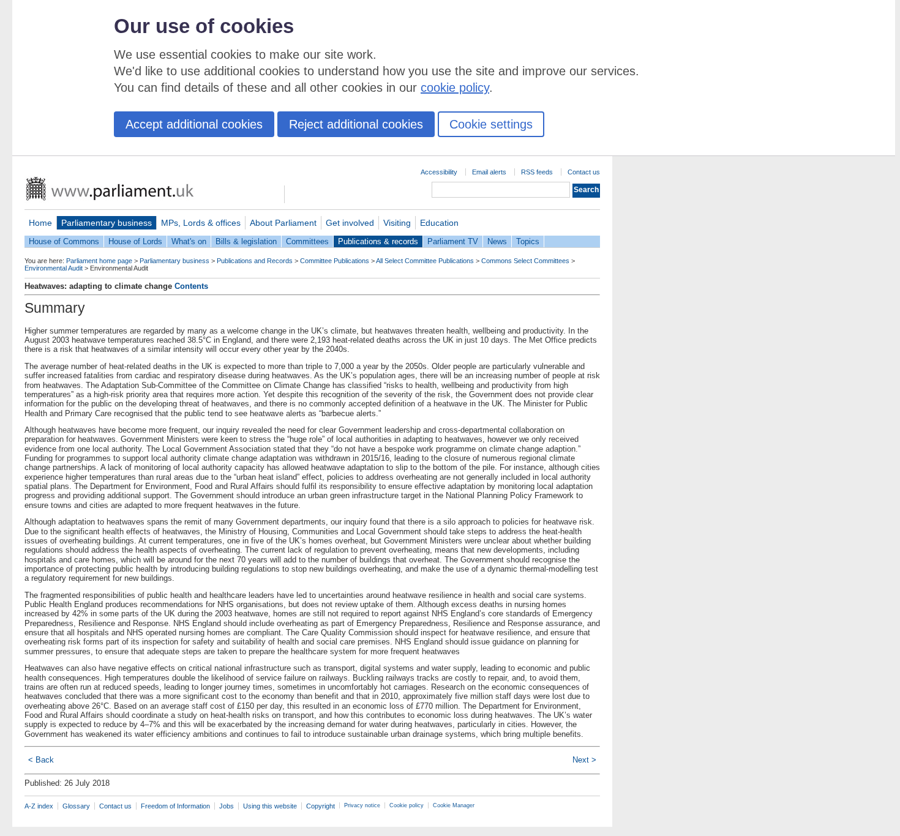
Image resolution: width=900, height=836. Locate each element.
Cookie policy (406, 805)
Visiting (397, 223)
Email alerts (489, 172)
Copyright (320, 806)
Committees (307, 241)
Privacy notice (362, 805)
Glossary (76, 806)
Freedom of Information (175, 806)
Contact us (584, 172)
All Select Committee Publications (425, 260)
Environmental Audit (53, 268)
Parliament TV (452, 241)
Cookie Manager (453, 805)
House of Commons (64, 241)
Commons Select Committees (525, 260)
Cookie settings (491, 124)
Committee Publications (334, 260)
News (497, 241)
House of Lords (135, 241)
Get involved (350, 223)
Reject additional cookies (356, 124)
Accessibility (439, 172)
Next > (584, 759)
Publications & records (378, 241)
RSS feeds (537, 172)
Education (439, 223)
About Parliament (283, 223)
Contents (191, 286)
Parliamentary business (106, 223)
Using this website (270, 806)
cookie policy (455, 87)
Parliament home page (99, 260)
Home (40, 223)
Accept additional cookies (194, 124)
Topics (527, 241)
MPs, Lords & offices (201, 223)
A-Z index (38, 806)
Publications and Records (255, 260)
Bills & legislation (246, 241)
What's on (188, 241)
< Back (41, 759)
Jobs (226, 806)
